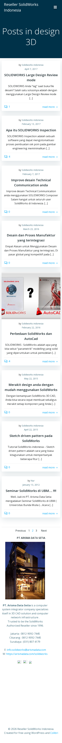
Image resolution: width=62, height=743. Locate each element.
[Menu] (55, 7)
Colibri (54, 733)
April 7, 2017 (31, 68)
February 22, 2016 (31, 327)
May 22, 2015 (31, 378)
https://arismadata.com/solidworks (27, 654)
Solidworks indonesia (32, 64)
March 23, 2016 (31, 229)
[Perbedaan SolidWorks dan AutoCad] (31, 295)
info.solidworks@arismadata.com (26, 650)
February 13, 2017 (31, 123)
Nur (32, 480)
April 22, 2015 (31, 429)
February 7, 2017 (31, 174)
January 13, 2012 (31, 484)
